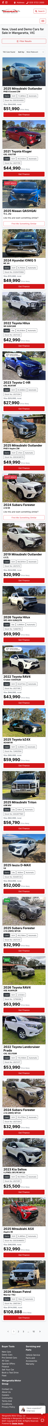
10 (34, 1331)
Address (20, 2)
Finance (5, 1366)
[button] (43, 20)
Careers (5, 1395)
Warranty (30, 1364)
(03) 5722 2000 (36, 2)
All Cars (5, 1360)
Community (7, 1398)
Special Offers (8, 1363)
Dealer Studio (17, 1424)
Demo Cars (7, 1354)
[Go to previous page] (8, 1331)
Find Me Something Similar (24, 223)
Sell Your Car (8, 1369)
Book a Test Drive (10, 1372)
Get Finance (24, 114)
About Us (6, 1392)
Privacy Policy (8, 1407)
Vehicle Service (33, 1355)
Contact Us (7, 1389)
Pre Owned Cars (9, 1357)
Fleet (4, 1375)
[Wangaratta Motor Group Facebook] (3, 2)
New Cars (6, 1351)
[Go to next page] (40, 1331)
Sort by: (21, 52)
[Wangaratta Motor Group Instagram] (6, 2)
